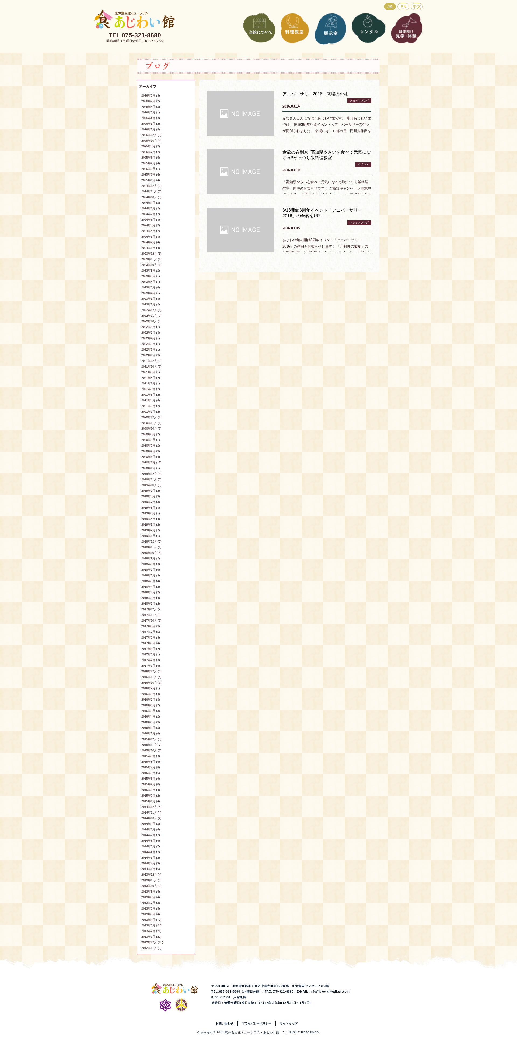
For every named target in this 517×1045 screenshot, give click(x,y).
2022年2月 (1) (150, 349)
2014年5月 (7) (150, 846)
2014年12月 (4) (151, 806)
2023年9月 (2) (150, 270)
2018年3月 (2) (150, 592)
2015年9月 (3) (150, 756)
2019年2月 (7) (150, 530)
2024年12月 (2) (151, 185)
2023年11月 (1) (151, 259)
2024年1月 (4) (150, 247)
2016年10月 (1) (151, 682)
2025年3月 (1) (150, 168)
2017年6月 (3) (150, 637)
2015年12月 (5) (151, 739)
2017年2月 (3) (150, 660)
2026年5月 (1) (150, 112)
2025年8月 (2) (150, 146)
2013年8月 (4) (150, 897)
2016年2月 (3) (150, 727)
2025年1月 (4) (150, 180)
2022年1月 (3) (150, 355)
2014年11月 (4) (151, 812)
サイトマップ (289, 1023)
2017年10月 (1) (151, 620)
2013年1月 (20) (151, 936)
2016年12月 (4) (151, 671)
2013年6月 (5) (150, 908)
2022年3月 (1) (150, 343)
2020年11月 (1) (151, 423)
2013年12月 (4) (151, 874)
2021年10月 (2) (151, 366)
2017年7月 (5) (150, 631)
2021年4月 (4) (150, 400)
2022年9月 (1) (150, 327)
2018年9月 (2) (150, 558)
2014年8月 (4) (150, 829)
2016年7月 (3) (150, 699)
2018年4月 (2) (150, 586)
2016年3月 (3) (150, 722)
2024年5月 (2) (150, 225)
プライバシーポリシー (256, 1023)
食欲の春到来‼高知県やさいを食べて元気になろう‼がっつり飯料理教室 (326, 155)
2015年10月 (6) (151, 750)
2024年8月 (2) (150, 208)
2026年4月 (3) (150, 118)
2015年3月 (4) (150, 789)
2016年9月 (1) (150, 688)
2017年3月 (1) (150, 654)
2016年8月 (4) (150, 694)
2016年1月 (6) (150, 733)
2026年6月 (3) (150, 106)
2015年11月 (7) (151, 744)
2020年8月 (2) (150, 434)
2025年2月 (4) (150, 174)
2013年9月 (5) (150, 891)
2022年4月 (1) (150, 338)
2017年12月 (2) (151, 609)
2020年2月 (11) (151, 462)
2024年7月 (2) (150, 214)
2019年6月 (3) (150, 507)
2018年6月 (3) (150, 575)
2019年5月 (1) (150, 513)
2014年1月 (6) (150, 869)
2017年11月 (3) (151, 614)
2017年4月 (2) (150, 648)
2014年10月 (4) (151, 818)
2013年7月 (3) (150, 902)
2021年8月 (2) (150, 377)
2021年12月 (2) (151, 360)
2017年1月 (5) (150, 665)
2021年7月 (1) (150, 383)
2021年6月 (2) (150, 389)
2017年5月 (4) (150, 643)
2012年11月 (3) (151, 948)
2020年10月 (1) (151, 428)
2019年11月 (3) (151, 479)
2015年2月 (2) (150, 795)
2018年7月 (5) (150, 569)
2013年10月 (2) (151, 885)
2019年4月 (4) (150, 518)
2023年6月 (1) (150, 281)
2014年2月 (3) (150, 863)
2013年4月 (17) (151, 919)
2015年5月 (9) (150, 778)
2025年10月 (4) (151, 140)
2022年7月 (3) (150, 332)
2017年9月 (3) (150, 626)
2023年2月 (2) (150, 304)
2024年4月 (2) (150, 231)
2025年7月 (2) (150, 152)
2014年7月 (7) (150, 835)
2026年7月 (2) (150, 101)
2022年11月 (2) (151, 315)
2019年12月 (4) (151, 473)
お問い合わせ (224, 1023)
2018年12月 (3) (151, 541)
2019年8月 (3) (150, 496)
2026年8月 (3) (150, 95)
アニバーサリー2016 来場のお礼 (315, 94)
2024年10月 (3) (151, 197)
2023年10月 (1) (151, 264)
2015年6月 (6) (150, 773)
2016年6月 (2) (150, 705)
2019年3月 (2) (150, 524)
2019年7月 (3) (150, 502)
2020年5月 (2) (150, 445)
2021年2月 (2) (150, 406)
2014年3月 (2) (150, 857)
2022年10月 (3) (151, 321)
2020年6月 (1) (150, 439)
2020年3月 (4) (150, 456)
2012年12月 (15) (152, 942)
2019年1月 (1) (150, 535)
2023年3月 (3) (150, 298)
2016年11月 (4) (151, 677)
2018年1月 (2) (150, 603)
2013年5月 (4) (150, 914)
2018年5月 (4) (150, 581)
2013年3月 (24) (151, 925)
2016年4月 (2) (150, 716)
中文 (417, 7)
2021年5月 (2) (150, 394)
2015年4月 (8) (150, 784)
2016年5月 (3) (150, 710)
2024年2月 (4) (150, 242)
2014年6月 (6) (150, 840)
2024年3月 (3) (150, 236)
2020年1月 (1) (150, 468)
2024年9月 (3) (150, 202)
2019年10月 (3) (151, 485)
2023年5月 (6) (150, 287)
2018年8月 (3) (150, 564)
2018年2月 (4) (150, 598)
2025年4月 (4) (150, 163)
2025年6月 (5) (150, 157)
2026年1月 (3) (150, 129)
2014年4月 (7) (150, 852)
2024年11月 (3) (151, 191)
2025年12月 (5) (151, 135)
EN (403, 7)
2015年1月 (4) (150, 801)
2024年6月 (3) (150, 219)
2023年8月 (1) (150, 276)
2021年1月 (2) (150, 411)
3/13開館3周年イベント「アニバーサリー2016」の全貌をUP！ (322, 213)
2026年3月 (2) (150, 123)
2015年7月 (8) (150, 767)
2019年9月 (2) (150, 490)
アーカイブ (147, 86)
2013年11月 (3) (151, 880)
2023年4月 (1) (150, 293)
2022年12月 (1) (151, 310)
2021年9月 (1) (150, 372)
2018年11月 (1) (151, 547)
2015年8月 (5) (150, 761)
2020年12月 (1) (151, 417)
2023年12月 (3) (151, 253)
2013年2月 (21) (151, 931)
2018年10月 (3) (151, 552)
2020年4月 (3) (150, 451)
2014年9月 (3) (150, 823)
